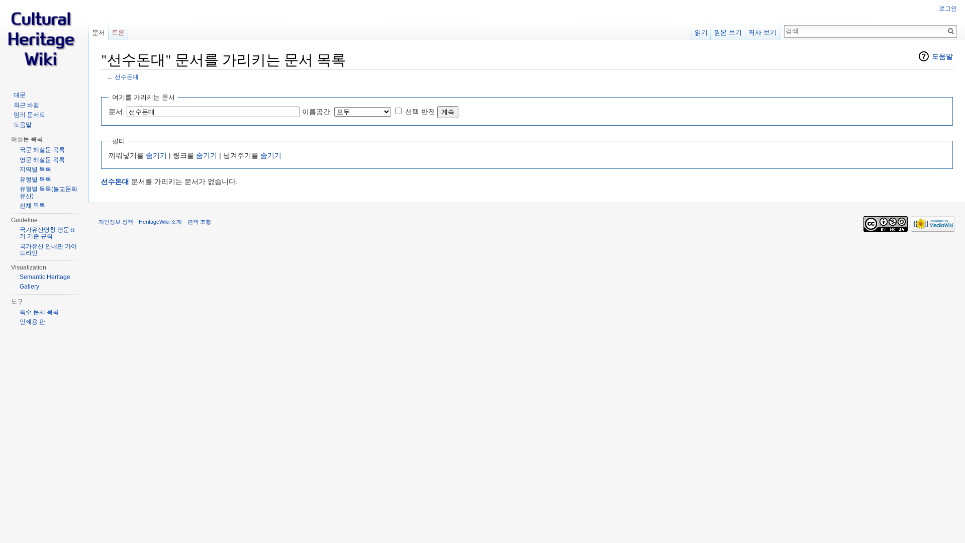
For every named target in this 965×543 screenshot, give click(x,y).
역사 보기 (762, 32)
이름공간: (317, 112)
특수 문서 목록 (39, 312)
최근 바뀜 (26, 105)
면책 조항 (199, 222)
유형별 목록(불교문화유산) (48, 193)
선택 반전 (420, 112)
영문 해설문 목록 (42, 159)
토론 (118, 32)
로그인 (948, 8)
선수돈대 (127, 76)
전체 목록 (32, 205)
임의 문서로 (29, 114)
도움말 (942, 56)
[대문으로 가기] (44, 40)
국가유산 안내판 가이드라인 (48, 250)
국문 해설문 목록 (42, 149)
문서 (98, 32)
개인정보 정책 (116, 222)
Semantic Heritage (45, 277)
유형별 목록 (35, 179)
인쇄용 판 (32, 321)
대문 (20, 95)
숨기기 (156, 155)
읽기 (701, 32)
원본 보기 (728, 32)
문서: (117, 112)
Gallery (29, 286)
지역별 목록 (35, 169)
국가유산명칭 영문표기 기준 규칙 (47, 233)
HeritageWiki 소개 (160, 222)
